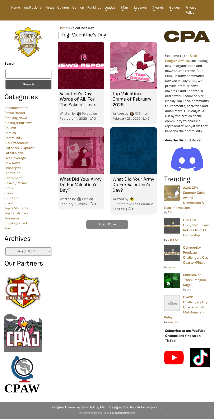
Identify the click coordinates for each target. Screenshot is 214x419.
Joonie (172, 267)
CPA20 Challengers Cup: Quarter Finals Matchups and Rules (186, 307)
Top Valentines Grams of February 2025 (131, 99)
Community (13, 138)
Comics (10, 133)
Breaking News (15, 118)
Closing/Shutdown (18, 123)
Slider (8, 193)
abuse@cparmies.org (122, 413)
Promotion (12, 173)
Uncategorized (15, 223)
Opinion (78, 7)
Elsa (85, 199)
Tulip (170, 212)
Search (9, 63)
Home (15, 7)
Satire (9, 188)
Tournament (13, 218)
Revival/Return (15, 183)
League (110, 7)
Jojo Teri (173, 322)
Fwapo (87, 113)
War (7, 228)
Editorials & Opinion (19, 148)
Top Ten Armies (16, 213)
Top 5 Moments (16, 208)
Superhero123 (123, 204)
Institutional (32, 7)
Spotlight (11, 198)
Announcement (16, 108)
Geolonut (173, 240)
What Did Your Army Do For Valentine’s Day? (81, 185)
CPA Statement (16, 143)
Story (8, 203)
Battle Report (14, 113)
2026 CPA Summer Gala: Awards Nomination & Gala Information (184, 198)
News (50, 7)
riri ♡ (139, 113)
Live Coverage (15, 158)
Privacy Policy (190, 10)
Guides (174, 7)
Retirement (13, 178)
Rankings (94, 7)
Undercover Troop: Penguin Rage (194, 280)
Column (63, 7)
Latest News (14, 153)
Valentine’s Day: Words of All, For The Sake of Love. (78, 99)
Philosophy (12, 168)
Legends (140, 7)
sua (189, 289)
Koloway (143, 407)
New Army (12, 163)
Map (124, 7)
